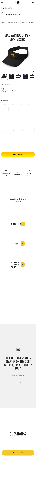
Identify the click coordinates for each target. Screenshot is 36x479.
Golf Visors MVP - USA (13, 22)
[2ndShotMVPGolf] (17, 3)
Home (3, 22)
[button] (33, 3)
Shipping (3, 91)
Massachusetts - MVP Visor (17, 37)
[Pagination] (4, 76)
